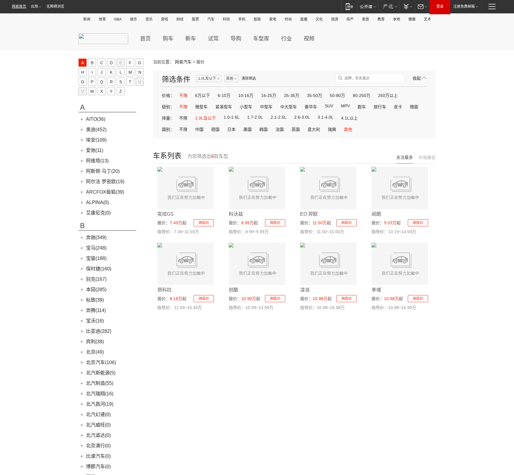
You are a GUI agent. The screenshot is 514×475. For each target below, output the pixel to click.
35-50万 (314, 95)
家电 (272, 19)
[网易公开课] (367, 6)
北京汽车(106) (101, 362)
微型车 (201, 106)
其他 (231, 78)
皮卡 (398, 106)
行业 (286, 39)
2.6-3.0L (302, 117)
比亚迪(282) (98, 331)
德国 (215, 129)
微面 (414, 106)
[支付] (407, 6)
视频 (309, 39)
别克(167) (96, 279)
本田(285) (96, 289)
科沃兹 (236, 214)
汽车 (210, 19)
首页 (145, 39)
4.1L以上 (349, 118)
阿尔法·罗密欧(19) (105, 181)
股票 (195, 19)
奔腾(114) (96, 310)
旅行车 (380, 106)
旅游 (334, 19)
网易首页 (19, 6)
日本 (231, 129)
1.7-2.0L (255, 117)
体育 (102, 19)
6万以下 (202, 95)
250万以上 (388, 95)
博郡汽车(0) (98, 466)
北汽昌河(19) (99, 404)
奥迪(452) (96, 129)
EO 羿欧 (309, 214)
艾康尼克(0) (98, 212)
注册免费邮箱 (464, 6)
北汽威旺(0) (98, 424)
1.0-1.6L (231, 117)
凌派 (305, 289)
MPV (345, 106)
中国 (199, 129)
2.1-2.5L (278, 117)
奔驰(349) (96, 237)
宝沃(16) (95, 320)
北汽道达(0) (98, 435)
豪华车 (311, 106)
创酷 (233, 289)
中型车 (266, 106)
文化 (319, 19)
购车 (168, 39)
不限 (183, 95)
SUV (329, 106)
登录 (440, 6)
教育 (381, 19)
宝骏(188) (96, 258)
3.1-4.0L (325, 117)
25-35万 (291, 95)
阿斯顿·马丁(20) (103, 171)
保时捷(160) (98, 268)
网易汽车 (183, 61)
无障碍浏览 (55, 6)
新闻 (86, 19)
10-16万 (245, 95)
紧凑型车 (223, 106)
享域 (376, 289)
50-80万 (337, 95)
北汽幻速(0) (98, 414)
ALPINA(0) (97, 202)
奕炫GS (165, 214)
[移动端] (349, 6)
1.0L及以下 (209, 78)
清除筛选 (249, 78)
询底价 (203, 223)
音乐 (149, 19)
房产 (350, 19)
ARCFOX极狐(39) (105, 192)
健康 (412, 19)
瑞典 (332, 129)
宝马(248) (96, 247)
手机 (241, 19)
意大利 (314, 129)
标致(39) (95, 299)
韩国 (263, 129)
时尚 (288, 19)
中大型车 (288, 106)
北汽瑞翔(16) (99, 393)
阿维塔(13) (97, 160)
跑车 (362, 106)
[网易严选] (388, 6)
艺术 (427, 19)
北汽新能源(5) (100, 372)
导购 (236, 39)
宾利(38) (95, 341)
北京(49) (95, 352)
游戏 (164, 19)
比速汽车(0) (98, 456)
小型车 (246, 106)
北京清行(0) (98, 445)
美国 (247, 129)
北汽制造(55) (99, 383)
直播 (303, 19)
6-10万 (224, 95)
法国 (279, 129)
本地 (396, 19)
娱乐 (133, 19)
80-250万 (361, 95)
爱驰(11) (94, 150)
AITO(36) (95, 119)
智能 (257, 19)
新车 (190, 39)
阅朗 (376, 214)
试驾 (213, 39)
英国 (296, 129)
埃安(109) (96, 139)
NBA (118, 19)
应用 (34, 6)
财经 (180, 19)
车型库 (261, 39)
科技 (226, 19)
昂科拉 (164, 289)
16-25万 (268, 95)
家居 (365, 19)
